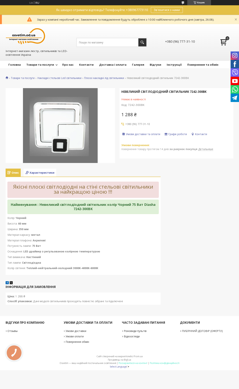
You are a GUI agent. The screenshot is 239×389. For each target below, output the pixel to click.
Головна (14, 64)
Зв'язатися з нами (167, 10)
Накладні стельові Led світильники (59, 78)
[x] (11, 283)
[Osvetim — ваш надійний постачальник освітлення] (26, 36)
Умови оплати (75, 336)
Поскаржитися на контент (133, 363)
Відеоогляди (132, 336)
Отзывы (12, 331)
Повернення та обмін (202, 64)
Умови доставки (76, 331)
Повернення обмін (77, 342)
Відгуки (155, 64)
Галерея (138, 64)
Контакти (86, 64)
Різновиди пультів (135, 331)
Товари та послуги (40, 64)
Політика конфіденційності (164, 363)
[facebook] (7, 283)
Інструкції (174, 64)
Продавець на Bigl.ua (119, 359)
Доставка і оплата (112, 64)
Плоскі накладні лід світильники (104, 78)
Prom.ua (138, 356)
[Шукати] (142, 42)
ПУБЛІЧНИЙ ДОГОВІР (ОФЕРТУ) (202, 331)
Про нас (68, 64)
